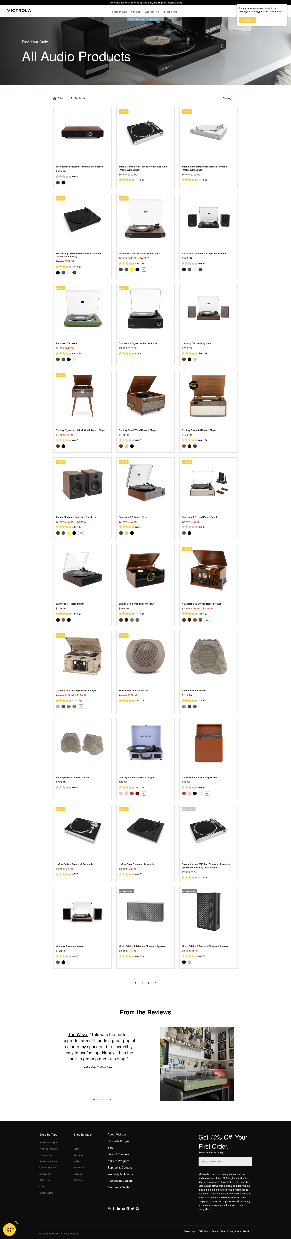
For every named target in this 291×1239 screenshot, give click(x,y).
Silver (189, 962)
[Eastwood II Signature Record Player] (145, 308)
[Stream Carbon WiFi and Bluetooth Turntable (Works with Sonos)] (145, 132)
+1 (207, 793)
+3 (81, 706)
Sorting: (227, 98)
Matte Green (74, 273)
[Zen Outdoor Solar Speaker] (145, 656)
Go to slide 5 (106, 1099)
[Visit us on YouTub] (123, 1209)
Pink (126, 793)
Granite (189, 706)
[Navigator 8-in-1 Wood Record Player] (208, 569)
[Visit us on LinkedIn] (118, 1209)
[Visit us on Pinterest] (137, 1209)
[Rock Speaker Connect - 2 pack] (82, 743)
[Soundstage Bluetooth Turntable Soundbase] (82, 132)
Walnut (58, 183)
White (69, 273)
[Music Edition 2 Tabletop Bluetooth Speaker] (145, 911)
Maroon (137, 793)
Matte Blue (63, 273)
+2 (144, 269)
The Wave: (78, 1034)
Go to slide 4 (103, 1099)
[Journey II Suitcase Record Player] (145, 743)
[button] (9, 1229)
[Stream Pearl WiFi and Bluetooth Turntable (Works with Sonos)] (208, 132)
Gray (132, 620)
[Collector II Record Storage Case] (208, 743)
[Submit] (249, 1161)
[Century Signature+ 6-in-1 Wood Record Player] (82, 395)
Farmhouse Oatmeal (58, 706)
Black (63, 183)
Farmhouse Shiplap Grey (69, 706)
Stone (184, 706)
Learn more (248, 19)
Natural (195, 359)
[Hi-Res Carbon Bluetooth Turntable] (82, 829)
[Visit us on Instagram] (109, 1209)
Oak (184, 446)
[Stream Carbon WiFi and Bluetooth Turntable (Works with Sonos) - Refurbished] (208, 829)
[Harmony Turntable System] (208, 308)
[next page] (155, 983)
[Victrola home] (19, 11)
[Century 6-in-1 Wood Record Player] (145, 395)
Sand (195, 706)
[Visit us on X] (132, 1209)
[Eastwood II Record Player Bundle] (208, 482)
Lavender (121, 793)
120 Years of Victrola (131, 2)
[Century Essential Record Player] (208, 395)
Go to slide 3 (100, 1099)
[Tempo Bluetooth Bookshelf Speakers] (82, 482)
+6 (144, 793)
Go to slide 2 (97, 1099)
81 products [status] (78, 98)
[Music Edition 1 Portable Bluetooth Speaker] (208, 911)
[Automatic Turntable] (82, 308)
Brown (132, 793)
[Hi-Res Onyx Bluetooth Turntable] (145, 829)
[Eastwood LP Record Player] (145, 482)
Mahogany (200, 620)
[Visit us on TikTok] (128, 1209)
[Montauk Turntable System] (82, 911)
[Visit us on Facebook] (113, 1209)
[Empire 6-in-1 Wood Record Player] (145, 569)
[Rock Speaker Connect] (208, 656)
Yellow (132, 269)
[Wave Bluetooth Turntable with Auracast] (145, 219)
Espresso (189, 446)
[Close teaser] (16, 1222)
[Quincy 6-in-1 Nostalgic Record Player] (82, 656)
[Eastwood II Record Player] (82, 569)
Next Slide (110, 1099)
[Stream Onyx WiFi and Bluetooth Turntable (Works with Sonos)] (82, 219)
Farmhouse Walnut (137, 620)
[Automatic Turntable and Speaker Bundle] (208, 219)
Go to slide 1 (94, 1099)
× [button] (285, 6)
